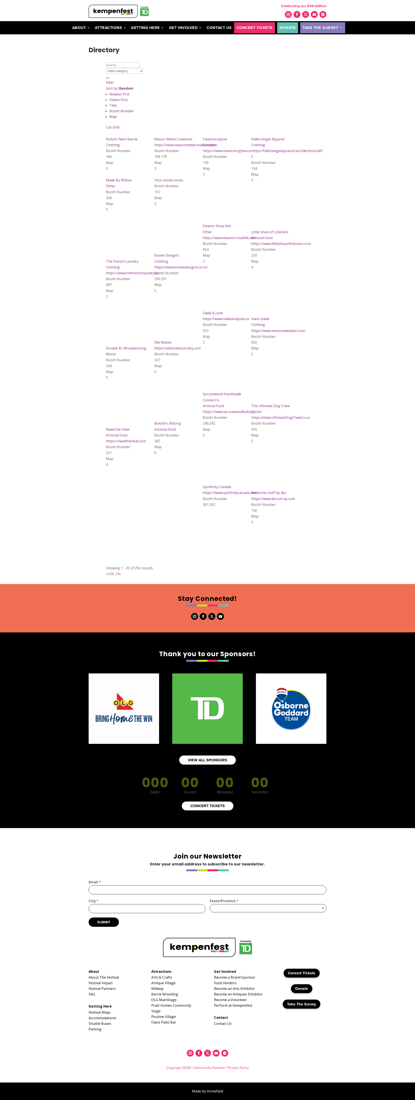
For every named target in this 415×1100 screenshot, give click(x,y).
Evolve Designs (166, 255)
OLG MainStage (164, 999)
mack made (260, 318)
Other (110, 186)
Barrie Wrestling (164, 994)
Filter (110, 82)
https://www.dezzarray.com (273, 498)
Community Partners (209, 1067)
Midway (157, 988)
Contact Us (219, 27)
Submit (103, 922)
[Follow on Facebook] (297, 14)
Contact (221, 1017)
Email (95, 882)
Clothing (113, 145)
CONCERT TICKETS (207, 806)
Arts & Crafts (161, 977)
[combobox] (268, 908)
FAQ (92, 994)
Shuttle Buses (100, 1023)
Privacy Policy (238, 1067)
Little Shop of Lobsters (269, 232)
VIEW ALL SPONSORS (207, 760)
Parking (95, 1029)
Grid (116, 127)
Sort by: (119, 88)
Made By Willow (118, 180)
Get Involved (183, 27)
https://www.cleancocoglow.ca (227, 150)
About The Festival (104, 977)
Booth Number (121, 111)
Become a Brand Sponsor (234, 977)
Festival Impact (101, 983)
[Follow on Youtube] (314, 14)
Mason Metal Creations (173, 139)
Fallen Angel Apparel (267, 139)
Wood (110, 354)
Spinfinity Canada (217, 486)
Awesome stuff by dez (268, 492)
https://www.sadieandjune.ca (226, 318)
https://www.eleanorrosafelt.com (229, 237)
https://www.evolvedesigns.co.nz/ (181, 267)
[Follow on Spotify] (322, 14)
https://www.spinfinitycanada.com (230, 492)
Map (113, 116)
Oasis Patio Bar (163, 1022)
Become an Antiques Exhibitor (238, 994)
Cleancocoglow (215, 139)
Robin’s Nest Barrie (121, 139)
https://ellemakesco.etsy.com (177, 348)
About (79, 27)
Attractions (108, 27)
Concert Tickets (254, 27)
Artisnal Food (262, 237)
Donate (287, 27)
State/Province (224, 901)
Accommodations (102, 1018)
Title (113, 105)
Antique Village (163, 983)
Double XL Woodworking (126, 348)
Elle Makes (163, 342)
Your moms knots (168, 180)
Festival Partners (102, 988)
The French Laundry (122, 261)
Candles (209, 145)
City (94, 901)
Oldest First (118, 99)
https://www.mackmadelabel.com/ (278, 330)
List (109, 127)
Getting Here (145, 27)
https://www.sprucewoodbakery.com (232, 411)
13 (117, 573)
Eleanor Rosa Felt (217, 226)
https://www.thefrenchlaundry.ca (132, 273)
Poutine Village (163, 1016)
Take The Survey (320, 27)
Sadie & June (213, 313)
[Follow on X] (305, 14)
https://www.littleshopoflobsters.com (281, 243)
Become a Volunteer (230, 999)
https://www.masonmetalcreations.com (185, 145)
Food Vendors (225, 983)
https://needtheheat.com (126, 441)
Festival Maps (100, 1012)
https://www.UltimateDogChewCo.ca (280, 417)
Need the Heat (117, 429)
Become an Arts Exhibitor (234, 988)
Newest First (119, 94)
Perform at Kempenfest (233, 1005)
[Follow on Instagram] (288, 14)
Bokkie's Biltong (167, 423)
